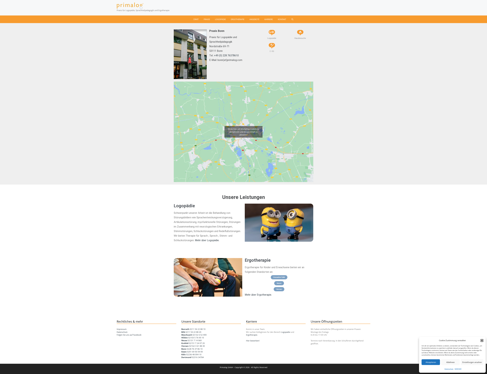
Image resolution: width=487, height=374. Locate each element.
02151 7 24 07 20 (197, 343)
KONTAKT (458, 369)
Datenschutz (449, 369)
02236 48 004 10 (193, 354)
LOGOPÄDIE (220, 19)
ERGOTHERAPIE (237, 19)
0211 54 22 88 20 (193, 332)
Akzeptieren (431, 362)
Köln (183, 354)
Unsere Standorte (193, 322)
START (196, 19)
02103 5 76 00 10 (196, 337)
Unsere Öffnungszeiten (326, 322)
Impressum (122, 329)
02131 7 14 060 (195, 340)
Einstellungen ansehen (472, 362)
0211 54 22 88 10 (197, 329)
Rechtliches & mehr (130, 322)
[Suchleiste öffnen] (292, 19)
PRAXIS (207, 19)
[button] (482, 340)
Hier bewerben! (252, 340)
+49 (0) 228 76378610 (226, 55)
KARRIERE (268, 19)
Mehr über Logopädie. (207, 240)
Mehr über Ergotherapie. (258, 294)
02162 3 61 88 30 (197, 346)
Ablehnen (450, 362)
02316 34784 (198, 357)
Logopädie (184, 205)
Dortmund (186, 357)
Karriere (251, 322)
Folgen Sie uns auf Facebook (129, 335)
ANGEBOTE (254, 19)
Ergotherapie (251, 335)
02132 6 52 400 (200, 335)
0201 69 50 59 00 (195, 351)
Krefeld (185, 343)
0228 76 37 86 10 (195, 349)
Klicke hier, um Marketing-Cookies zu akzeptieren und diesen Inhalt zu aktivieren (243, 132)
